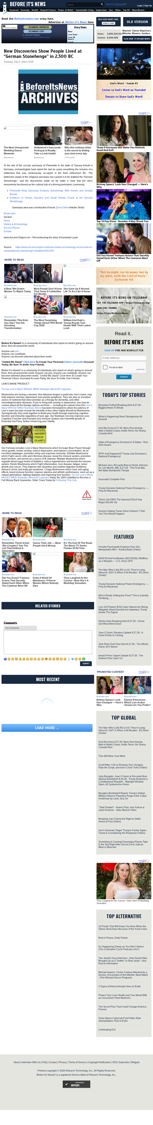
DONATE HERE (108, 23)
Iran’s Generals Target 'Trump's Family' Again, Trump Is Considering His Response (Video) (122, 831)
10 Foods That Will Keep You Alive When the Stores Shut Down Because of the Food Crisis (122, 927)
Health (35, 10)
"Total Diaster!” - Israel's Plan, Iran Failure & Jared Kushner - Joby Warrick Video (121, 808)
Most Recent (138, 10)
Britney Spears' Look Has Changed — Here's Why (122, 186)
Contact (53, 1062)
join (17, 351)
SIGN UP (109, 350)
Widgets (135, 1062)
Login (140, 5)
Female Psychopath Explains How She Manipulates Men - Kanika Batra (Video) (119, 548)
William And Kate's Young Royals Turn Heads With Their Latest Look (77, 324)
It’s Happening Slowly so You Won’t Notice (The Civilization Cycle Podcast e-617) (121, 948)
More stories (44, 37)
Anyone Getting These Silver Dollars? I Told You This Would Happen (121, 512)
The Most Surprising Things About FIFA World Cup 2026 (48, 323)
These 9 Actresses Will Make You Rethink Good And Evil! (121, 149)
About (17, 1062)
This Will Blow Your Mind (111, 756)
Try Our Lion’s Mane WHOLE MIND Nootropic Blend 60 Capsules (36, 389)
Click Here (29, 362)
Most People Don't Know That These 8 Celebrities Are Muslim (48, 291)
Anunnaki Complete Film (111, 479)
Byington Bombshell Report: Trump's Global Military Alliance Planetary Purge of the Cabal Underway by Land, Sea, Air (122, 796)
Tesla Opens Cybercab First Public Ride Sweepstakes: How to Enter (119, 1019)
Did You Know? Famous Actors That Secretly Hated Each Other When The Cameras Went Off (15, 582)
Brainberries (10, 285)
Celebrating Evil (106, 1029)
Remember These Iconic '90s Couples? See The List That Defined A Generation (15, 547)
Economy (25, 10)
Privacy (63, 1062)
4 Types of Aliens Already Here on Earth (119, 986)
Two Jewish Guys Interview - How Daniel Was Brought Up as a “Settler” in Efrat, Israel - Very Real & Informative (122, 961)
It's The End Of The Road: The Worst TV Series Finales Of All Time (78, 545)
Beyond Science (48, 10)
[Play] (124, 62)
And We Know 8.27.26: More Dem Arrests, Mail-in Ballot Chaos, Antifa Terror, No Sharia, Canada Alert (122, 431)
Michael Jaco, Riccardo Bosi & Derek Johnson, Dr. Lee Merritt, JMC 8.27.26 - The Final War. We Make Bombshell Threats (123, 468)
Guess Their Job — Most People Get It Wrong (47, 544)
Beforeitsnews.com (26, 18)
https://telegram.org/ (138, 302)
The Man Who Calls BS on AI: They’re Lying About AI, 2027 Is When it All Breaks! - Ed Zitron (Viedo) (123, 572)
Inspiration (101, 10)
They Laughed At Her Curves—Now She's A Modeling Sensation (76, 580)
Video (118, 10)
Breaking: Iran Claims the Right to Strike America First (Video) (119, 820)
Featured (14, 10)
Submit (124, 376)
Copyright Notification (99, 1062)
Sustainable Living (85, 10)
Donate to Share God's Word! (124, 96)
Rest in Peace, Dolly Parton (113, 938)
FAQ (44, 1062)
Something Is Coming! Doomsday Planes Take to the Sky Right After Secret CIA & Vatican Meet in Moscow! (123, 844)
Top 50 (126, 10)
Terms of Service (77, 1062)
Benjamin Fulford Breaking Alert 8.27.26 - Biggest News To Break (120, 406)
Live (111, 10)
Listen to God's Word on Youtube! (124, 90)
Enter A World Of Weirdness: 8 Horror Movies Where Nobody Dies (46, 582)
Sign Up (148, 5)
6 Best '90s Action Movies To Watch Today (17, 290)
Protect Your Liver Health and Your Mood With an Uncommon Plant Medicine (122, 996)
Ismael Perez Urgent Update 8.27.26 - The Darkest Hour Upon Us (120, 656)
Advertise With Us (31, 1062)
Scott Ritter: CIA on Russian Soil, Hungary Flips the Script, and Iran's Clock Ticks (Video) (122, 766)
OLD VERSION (137, 22)
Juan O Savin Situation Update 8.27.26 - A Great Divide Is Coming (120, 634)
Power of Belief (65, 10)
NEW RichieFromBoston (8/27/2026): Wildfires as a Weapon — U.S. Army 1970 (123, 559)
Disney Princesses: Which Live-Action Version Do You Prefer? (137, 702)
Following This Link (66, 480)
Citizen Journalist (74, 362)
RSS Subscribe (121, 1062)
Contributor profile (30, 37)
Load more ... (47, 727)
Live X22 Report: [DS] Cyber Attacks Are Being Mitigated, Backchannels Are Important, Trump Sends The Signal (123, 610)
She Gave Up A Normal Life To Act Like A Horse (77, 290)
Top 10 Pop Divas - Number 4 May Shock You (123, 221)
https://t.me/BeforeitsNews (112, 313)
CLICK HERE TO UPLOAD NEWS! (137, 39)
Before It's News (28, 4)
